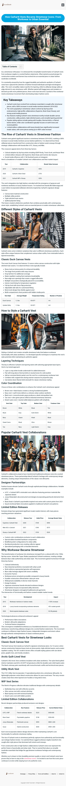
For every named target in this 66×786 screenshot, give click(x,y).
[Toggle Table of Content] (20, 66)
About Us (53, 774)
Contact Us (61, 774)
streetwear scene (30, 758)
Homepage (23, 774)
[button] (62, 5)
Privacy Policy (31, 774)
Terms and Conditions (43, 774)
